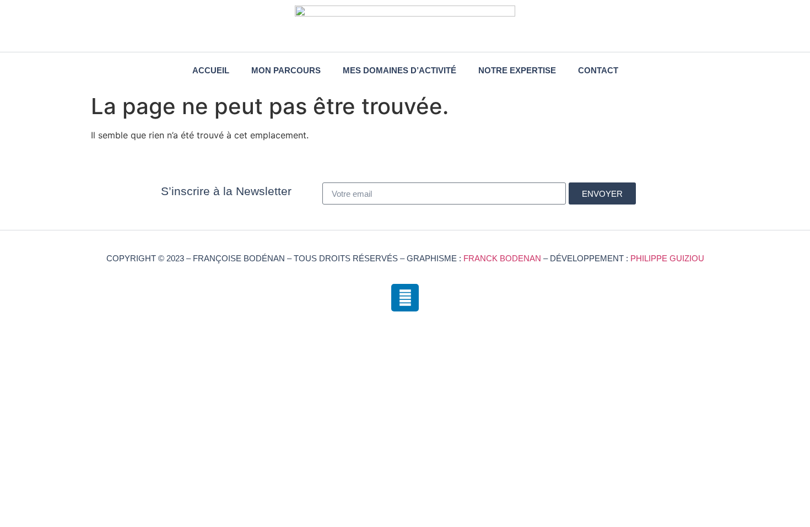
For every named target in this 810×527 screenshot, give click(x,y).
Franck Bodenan (502, 258)
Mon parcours (286, 70)
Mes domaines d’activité (399, 70)
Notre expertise (517, 70)
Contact (598, 70)
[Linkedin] (405, 297)
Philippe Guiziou (667, 258)
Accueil (210, 70)
